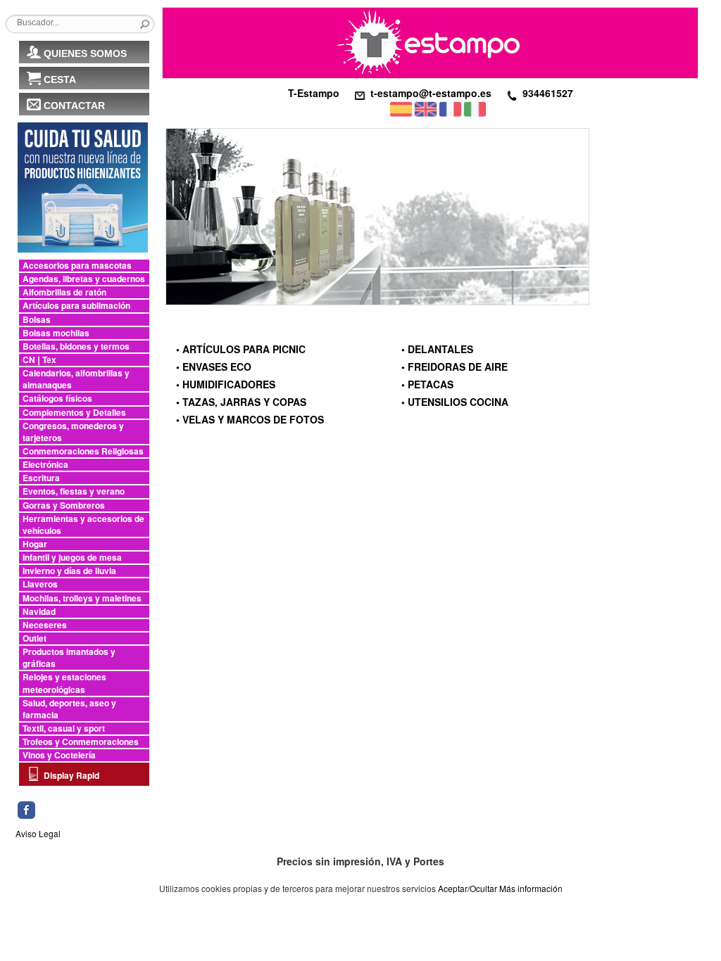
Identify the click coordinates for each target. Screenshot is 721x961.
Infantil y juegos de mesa (72, 558)
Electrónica (45, 465)
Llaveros (40, 584)
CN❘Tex (39, 360)
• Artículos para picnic (241, 349)
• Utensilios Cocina (454, 402)
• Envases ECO (213, 366)
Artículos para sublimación (76, 306)
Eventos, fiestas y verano (74, 491)
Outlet (34, 638)
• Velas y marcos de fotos (250, 419)
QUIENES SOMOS (85, 53)
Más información (531, 888)
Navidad (39, 612)
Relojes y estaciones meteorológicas (64, 683)
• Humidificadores (225, 384)
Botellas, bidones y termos (76, 346)
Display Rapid (71, 775)
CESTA (60, 79)
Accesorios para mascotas (77, 266)
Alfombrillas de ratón (64, 292)
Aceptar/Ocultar (467, 888)
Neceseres (45, 625)
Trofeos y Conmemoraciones (81, 742)
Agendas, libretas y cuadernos (84, 279)
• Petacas (427, 384)
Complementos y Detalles (74, 413)
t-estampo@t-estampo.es (430, 93)
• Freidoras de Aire (454, 366)
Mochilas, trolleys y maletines (82, 598)
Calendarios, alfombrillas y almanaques (76, 379)
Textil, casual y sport (64, 728)
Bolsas (37, 320)
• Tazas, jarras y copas (241, 402)
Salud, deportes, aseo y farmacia (69, 709)
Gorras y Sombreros (64, 505)
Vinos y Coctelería (59, 755)
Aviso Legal (38, 833)
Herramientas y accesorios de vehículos (83, 525)
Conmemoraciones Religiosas (83, 451)
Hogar (35, 544)
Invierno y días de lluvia (69, 571)
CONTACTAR (74, 105)
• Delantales (437, 349)
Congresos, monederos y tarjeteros (73, 432)
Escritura (41, 478)
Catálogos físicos (57, 399)
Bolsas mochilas (56, 333)
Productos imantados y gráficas (69, 658)
